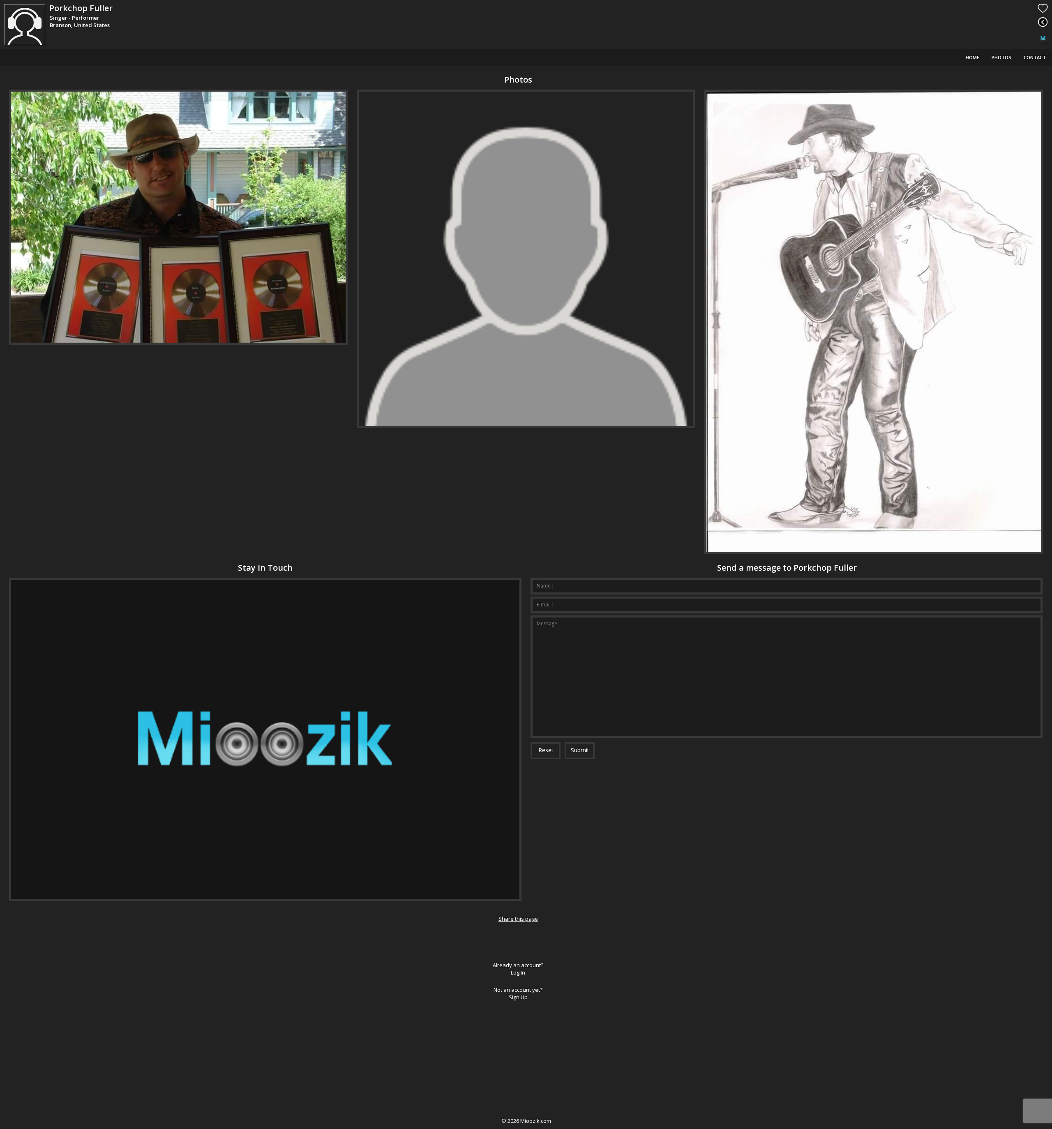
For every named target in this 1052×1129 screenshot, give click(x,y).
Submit (580, 750)
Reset (546, 750)
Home (972, 57)
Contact (1035, 57)
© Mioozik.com (526, 1120)
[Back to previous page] (1043, 22)
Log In (518, 972)
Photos (1001, 57)
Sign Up (518, 997)
